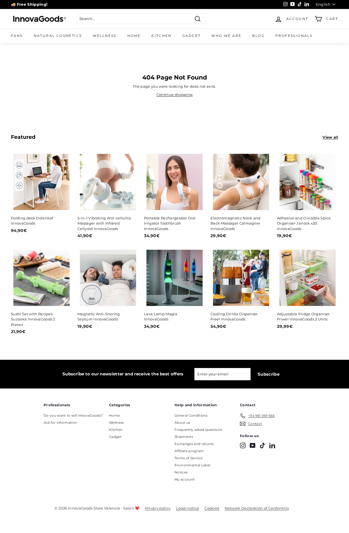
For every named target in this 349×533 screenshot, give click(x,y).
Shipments (183, 437)
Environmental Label (192, 465)
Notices (181, 472)
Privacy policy (158, 508)
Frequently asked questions (198, 430)
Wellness (104, 36)
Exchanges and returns (194, 444)
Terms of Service (188, 458)
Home (134, 36)
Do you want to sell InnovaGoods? (73, 415)
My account (184, 479)
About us (182, 422)
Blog (258, 36)
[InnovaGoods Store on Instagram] (243, 445)
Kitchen (161, 36)
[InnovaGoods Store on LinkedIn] (272, 445)
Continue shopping (175, 94)
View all (330, 137)
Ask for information (60, 422)
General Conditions (190, 415)
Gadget (191, 36)
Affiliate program (189, 451)
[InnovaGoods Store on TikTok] (262, 445)
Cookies (211, 508)
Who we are (226, 36)
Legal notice (187, 508)
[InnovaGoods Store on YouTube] (252, 445)
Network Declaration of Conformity (257, 508)
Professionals (293, 36)
